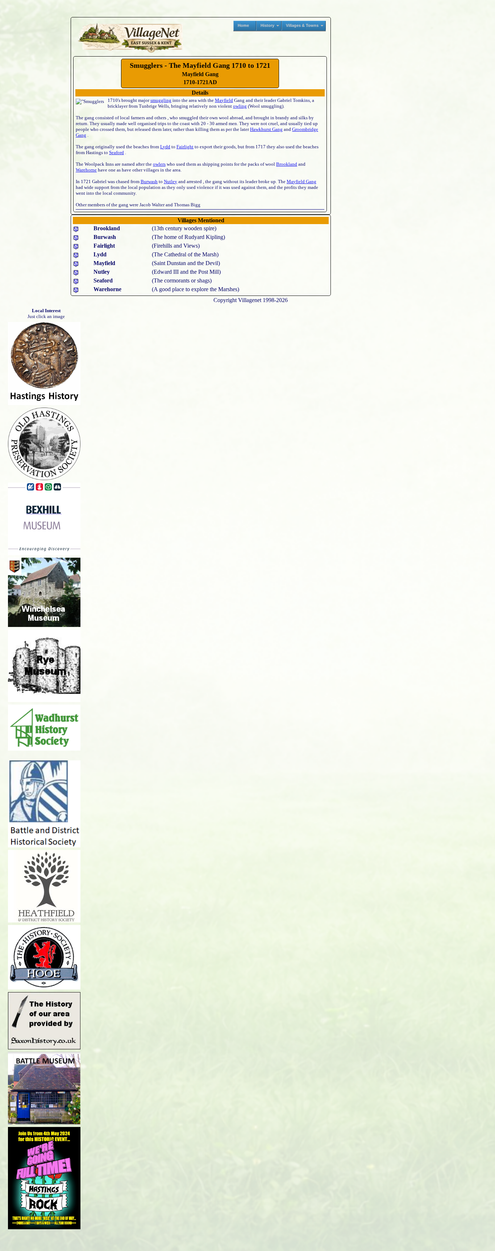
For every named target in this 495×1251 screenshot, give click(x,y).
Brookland (286, 164)
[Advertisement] (37, 114)
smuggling (160, 100)
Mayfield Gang (301, 181)
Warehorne (86, 170)
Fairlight (185, 146)
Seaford (116, 152)
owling (240, 106)
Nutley (170, 181)
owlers (159, 164)
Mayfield (224, 100)
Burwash (149, 181)
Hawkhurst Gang (266, 129)
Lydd (165, 146)
